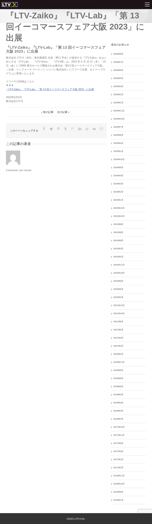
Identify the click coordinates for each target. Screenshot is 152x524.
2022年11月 (118, 265)
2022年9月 (118, 281)
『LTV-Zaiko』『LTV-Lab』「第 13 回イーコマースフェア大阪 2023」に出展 (50, 89)
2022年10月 (118, 273)
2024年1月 (118, 200)
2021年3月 (118, 346)
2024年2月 (118, 192)
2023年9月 (118, 224)
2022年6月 (118, 289)
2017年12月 (118, 427)
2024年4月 (118, 175)
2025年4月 (118, 143)
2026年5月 (118, 78)
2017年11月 (118, 435)
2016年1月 (118, 500)
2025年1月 (118, 151)
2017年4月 (118, 451)
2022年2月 (118, 297)
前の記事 (48, 112)
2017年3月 (118, 459)
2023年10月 (118, 216)
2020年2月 (118, 354)
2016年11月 (118, 476)
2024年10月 (118, 159)
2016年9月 (118, 492)
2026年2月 (118, 94)
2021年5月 (118, 330)
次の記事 (62, 112)
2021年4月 (118, 338)
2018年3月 (118, 411)
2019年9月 (118, 370)
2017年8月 (118, 443)
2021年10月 (118, 313)
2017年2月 (118, 467)
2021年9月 (118, 321)
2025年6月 (118, 135)
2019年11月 (118, 362)
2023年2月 (118, 257)
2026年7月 (118, 62)
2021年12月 (118, 305)
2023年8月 (118, 232)
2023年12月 (118, 208)
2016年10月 (118, 484)
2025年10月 (118, 119)
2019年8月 (118, 378)
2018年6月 (118, 386)
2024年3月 (118, 184)
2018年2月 (118, 419)
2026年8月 (118, 54)
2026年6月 (118, 70)
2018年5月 (118, 394)
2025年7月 (118, 127)
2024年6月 (118, 167)
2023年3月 (118, 248)
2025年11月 (118, 111)
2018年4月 (118, 403)
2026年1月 (118, 102)
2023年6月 (118, 240)
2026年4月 (118, 86)
